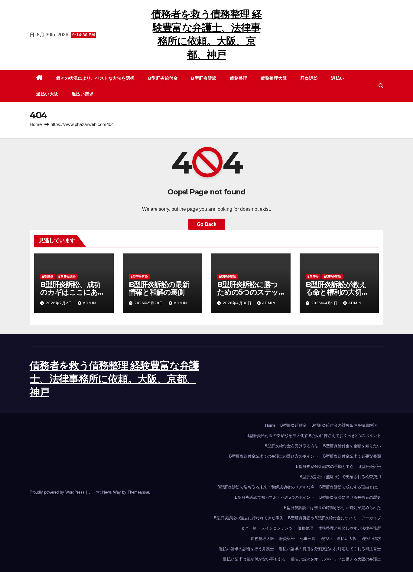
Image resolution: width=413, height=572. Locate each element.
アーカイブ (371, 518)
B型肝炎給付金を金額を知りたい (352, 446)
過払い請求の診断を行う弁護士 (246, 549)
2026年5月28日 (149, 303)
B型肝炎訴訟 (203, 78)
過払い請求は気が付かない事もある (254, 559)
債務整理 (238, 78)
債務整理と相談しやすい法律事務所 (349, 528)
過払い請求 (83, 94)
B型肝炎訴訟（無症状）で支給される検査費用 (340, 476)
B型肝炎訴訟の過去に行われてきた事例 (248, 518)
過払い (337, 78)
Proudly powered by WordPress (58, 492)
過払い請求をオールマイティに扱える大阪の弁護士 (336, 559)
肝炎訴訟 (309, 78)
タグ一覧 (248, 528)
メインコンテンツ (277, 528)
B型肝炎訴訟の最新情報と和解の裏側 (159, 288)
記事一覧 (307, 538)
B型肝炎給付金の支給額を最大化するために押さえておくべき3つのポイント (313, 435)
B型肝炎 (47, 276)
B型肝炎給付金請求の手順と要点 (325, 466)
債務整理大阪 (274, 78)
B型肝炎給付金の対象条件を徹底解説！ (346, 425)
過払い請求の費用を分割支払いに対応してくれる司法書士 (330, 549)
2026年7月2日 (59, 303)
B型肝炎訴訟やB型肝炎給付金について (322, 518)
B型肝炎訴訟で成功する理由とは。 (350, 487)
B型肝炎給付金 (163, 78)
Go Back (206, 224)
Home (36, 124)
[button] (381, 85)
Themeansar (138, 492)
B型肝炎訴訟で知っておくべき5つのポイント (274, 497)
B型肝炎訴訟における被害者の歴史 (350, 497)
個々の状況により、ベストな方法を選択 (95, 78)
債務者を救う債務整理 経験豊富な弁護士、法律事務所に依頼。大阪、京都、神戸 (114, 378)
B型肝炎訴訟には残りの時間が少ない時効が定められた (332, 507)
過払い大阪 (47, 94)
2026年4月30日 (238, 303)
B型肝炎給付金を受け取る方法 (291, 446)
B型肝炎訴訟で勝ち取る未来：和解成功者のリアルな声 (265, 487)
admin (89, 303)
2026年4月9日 (325, 303)
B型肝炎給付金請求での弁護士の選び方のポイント (273, 456)
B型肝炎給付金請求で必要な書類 (352, 456)
